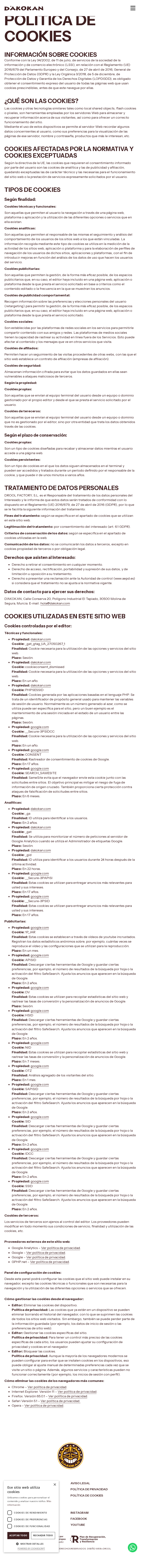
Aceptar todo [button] (18, 1535)
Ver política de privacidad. (60, 1401)
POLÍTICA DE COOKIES (86, 1495)
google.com (40, 727)
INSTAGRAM (79, 1512)
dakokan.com (41, 639)
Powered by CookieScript (31, 1548)
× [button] (54, 1484)
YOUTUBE (77, 1525)
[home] (23, 8)
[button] (133, 8)
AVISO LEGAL (80, 1483)
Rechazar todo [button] (43, 1535)
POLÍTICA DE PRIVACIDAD (89, 1489)
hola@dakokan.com (55, 603)
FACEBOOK (78, 1518)
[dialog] (31, 1516)
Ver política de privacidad (60, 1248)
